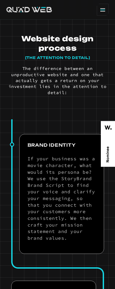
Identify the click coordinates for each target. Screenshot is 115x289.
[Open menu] (103, 10)
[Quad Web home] (29, 9)
